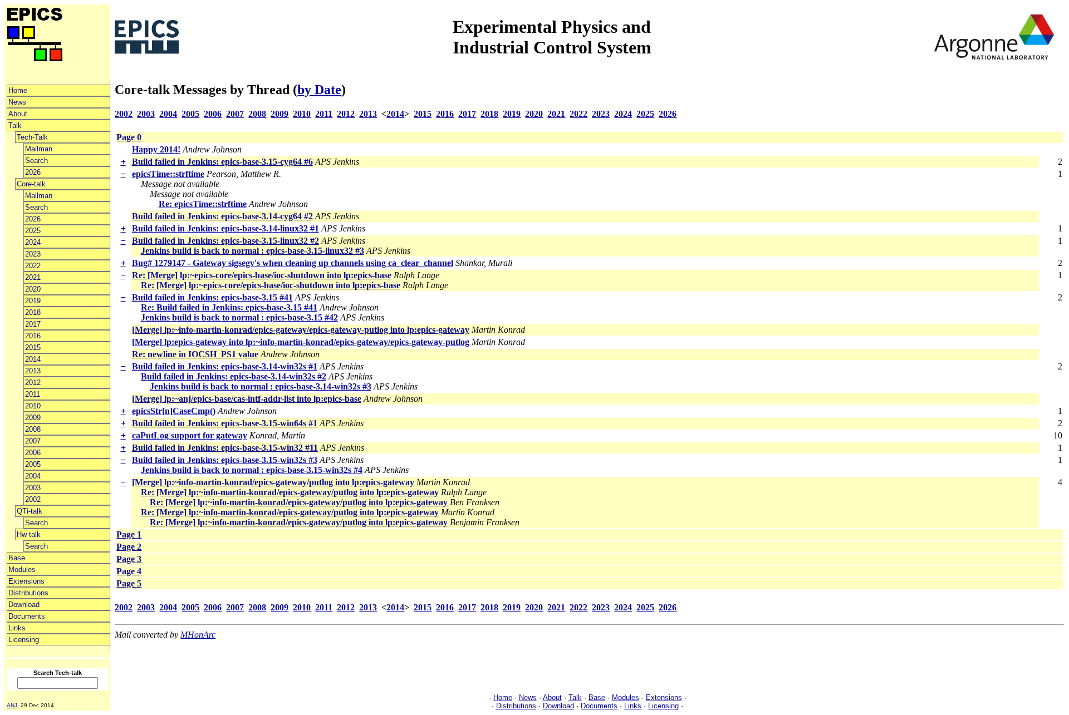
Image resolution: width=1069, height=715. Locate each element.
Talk (15, 125)
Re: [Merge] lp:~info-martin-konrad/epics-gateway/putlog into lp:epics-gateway (290, 492)
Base (16, 558)
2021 (33, 277)
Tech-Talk (32, 137)
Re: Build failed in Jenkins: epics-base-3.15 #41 (229, 307)
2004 (33, 476)
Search (36, 160)
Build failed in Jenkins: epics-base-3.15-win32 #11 (225, 447)
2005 (33, 464)
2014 (33, 359)
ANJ (12, 705)
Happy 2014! (156, 149)
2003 (33, 488)
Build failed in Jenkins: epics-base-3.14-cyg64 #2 (222, 216)
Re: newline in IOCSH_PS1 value (195, 354)
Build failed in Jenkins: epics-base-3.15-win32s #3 (224, 460)
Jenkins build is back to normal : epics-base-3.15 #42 (239, 317)
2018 (33, 312)
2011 (32, 394)
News (17, 102)
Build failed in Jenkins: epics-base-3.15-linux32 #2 (225, 240)
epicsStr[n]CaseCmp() (173, 411)
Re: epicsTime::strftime (203, 204)
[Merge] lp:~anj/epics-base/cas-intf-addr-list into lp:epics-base (246, 398)
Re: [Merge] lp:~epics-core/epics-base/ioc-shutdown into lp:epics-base (261, 275)
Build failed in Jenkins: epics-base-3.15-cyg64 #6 (222, 161)
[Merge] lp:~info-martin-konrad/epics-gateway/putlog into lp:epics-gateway (273, 482)
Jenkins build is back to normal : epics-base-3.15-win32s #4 (251, 470)
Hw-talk (29, 534)
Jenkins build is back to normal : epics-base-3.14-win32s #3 (260, 386)
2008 (33, 429)
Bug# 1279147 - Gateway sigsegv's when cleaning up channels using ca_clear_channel (292, 263)
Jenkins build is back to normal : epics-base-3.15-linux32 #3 (252, 250)
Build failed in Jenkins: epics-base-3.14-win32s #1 (224, 366)
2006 (33, 452)
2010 (33, 406)
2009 (33, 417)
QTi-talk (29, 511)
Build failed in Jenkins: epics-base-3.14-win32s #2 (233, 376)
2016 (33, 336)
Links (17, 628)
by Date (319, 89)
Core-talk (31, 184)
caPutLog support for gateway (189, 435)
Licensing (23, 639)
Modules (22, 569)
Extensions (26, 581)
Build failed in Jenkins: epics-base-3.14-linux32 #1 (225, 228)
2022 (33, 266)
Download (24, 604)
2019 (33, 301)
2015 (33, 347)
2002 (33, 499)
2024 (33, 242)
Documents (26, 616)
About (17, 114)
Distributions (28, 593)
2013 (33, 371)
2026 (33, 172)
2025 (33, 230)
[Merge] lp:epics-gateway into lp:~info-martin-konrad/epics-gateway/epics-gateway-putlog (300, 342)
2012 (33, 382)
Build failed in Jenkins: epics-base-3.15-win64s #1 (224, 423)
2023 (33, 254)
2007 (33, 441)
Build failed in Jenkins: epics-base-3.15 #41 (212, 297)
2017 (33, 324)
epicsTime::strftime (168, 174)
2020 (33, 289)
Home (17, 90)
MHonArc (197, 634)
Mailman (38, 149)
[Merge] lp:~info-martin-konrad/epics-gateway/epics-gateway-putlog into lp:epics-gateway (300, 329)
